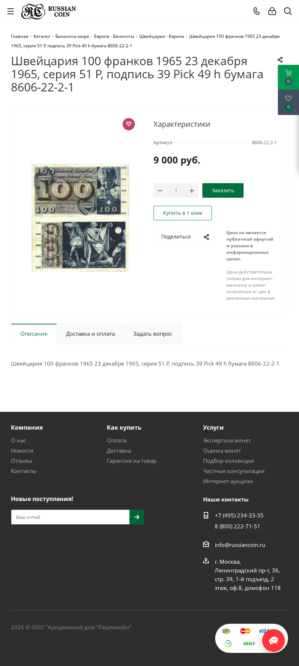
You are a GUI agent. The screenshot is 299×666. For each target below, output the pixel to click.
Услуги (213, 427)
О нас (18, 440)
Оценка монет (222, 450)
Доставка (119, 450)
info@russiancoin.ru (240, 544)
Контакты (23, 470)
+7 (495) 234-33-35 (239, 515)
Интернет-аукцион (228, 481)
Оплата (116, 440)
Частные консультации (234, 470)
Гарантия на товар (131, 460)
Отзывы (21, 460)
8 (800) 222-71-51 (237, 526)
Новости (22, 450)
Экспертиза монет (227, 440)
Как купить (124, 427)
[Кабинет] (272, 11)
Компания (27, 427)
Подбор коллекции (228, 460)
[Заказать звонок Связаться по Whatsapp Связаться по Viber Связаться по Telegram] (273, 636)
